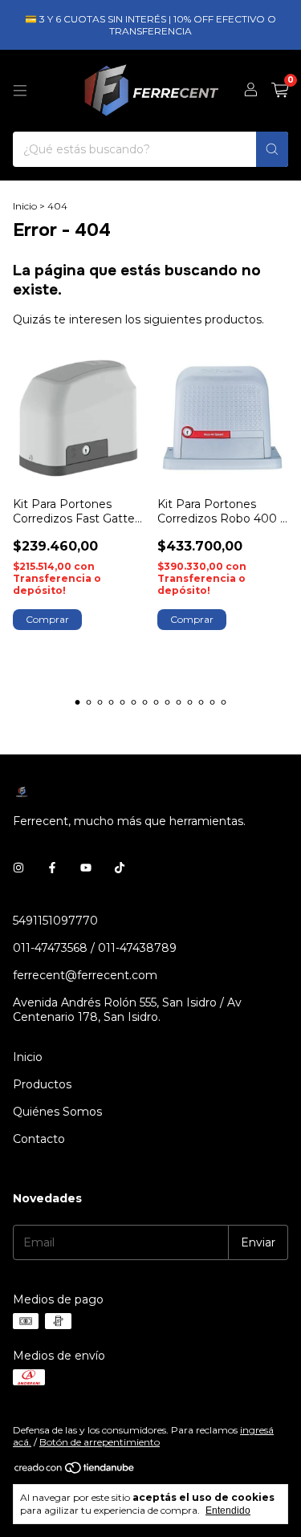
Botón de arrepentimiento (99, 1442)
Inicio (25, 206)
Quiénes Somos (57, 1111)
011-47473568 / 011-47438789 (95, 948)
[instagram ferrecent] (18, 867)
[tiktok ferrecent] (119, 867)
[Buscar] (272, 149)
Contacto (39, 1139)
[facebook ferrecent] (52, 867)
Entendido (227, 1510)
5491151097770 (55, 920)
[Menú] (20, 90)
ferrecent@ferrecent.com (85, 975)
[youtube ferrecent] (86, 867)
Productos (42, 1084)
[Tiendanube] (75, 1472)
